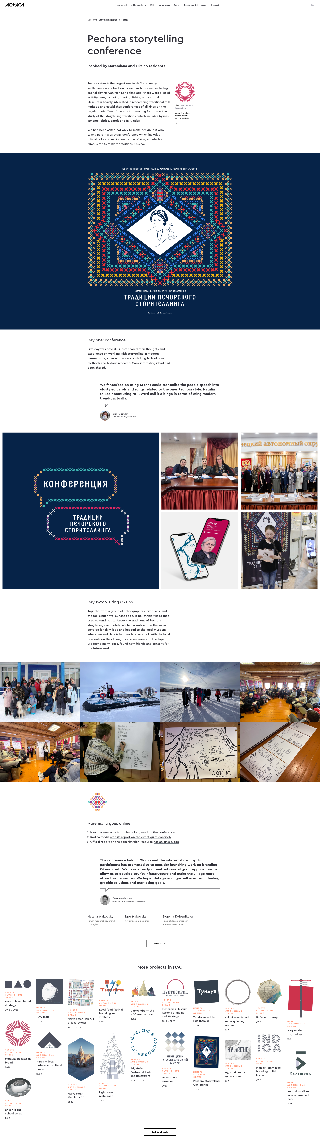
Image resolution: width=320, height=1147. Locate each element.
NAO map (42, 1016)
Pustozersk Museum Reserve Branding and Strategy (174, 1013)
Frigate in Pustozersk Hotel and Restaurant (141, 1072)
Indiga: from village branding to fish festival (268, 1071)
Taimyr (177, 5)
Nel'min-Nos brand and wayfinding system (237, 1021)
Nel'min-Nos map (267, 1017)
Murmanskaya (164, 5)
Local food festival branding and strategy (111, 1013)
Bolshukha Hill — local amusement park (298, 1095)
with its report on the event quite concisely (140, 837)
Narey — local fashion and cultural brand (49, 1065)
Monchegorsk (121, 5)
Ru (312, 5)
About (204, 5)
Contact (215, 5)
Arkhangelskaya (138, 5)
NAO (152, 5)
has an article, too (166, 841)
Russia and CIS (191, 5)
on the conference (161, 832)
